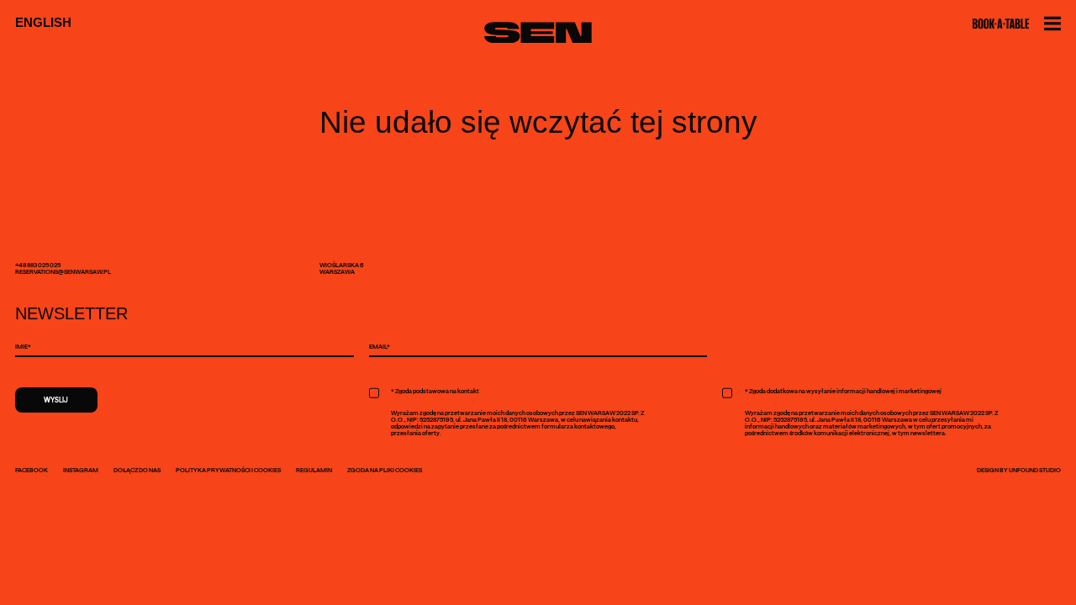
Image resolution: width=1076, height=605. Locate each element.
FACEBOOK (31, 469)
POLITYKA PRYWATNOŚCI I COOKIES (228, 469)
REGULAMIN (314, 469)
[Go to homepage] (538, 33)
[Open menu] (1052, 23)
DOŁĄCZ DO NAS (137, 469)
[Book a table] (1001, 23)
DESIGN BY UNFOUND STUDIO (1019, 469)
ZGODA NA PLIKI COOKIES (384, 469)
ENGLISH (43, 22)
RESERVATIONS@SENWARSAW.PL (63, 271)
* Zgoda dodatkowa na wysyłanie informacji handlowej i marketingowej (843, 390)
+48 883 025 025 (38, 264)
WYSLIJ (56, 400)
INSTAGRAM (80, 469)
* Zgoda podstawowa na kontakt (435, 390)
